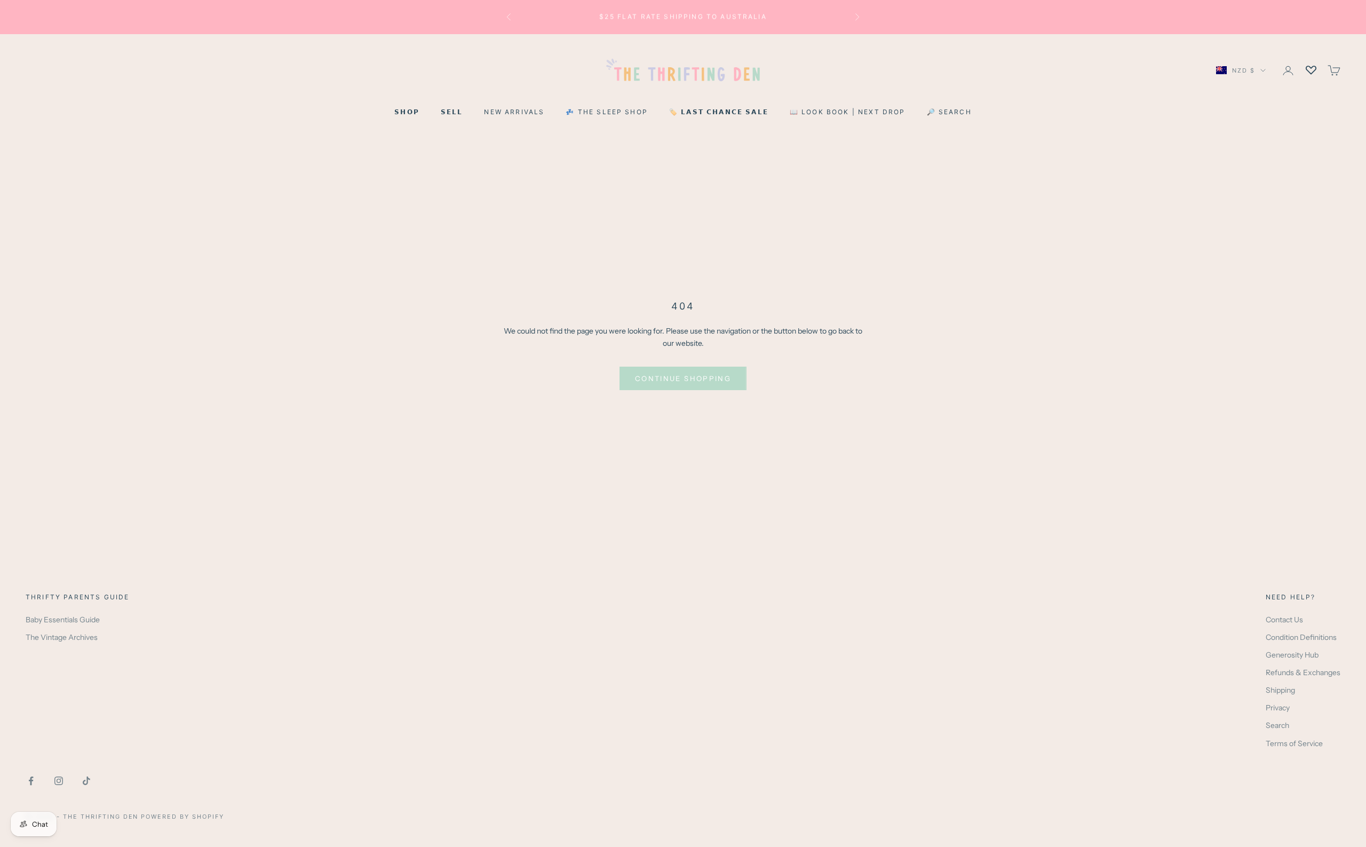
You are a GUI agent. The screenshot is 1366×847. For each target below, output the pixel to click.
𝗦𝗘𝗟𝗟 (452, 112)
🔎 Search (949, 112)
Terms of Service (1294, 743)
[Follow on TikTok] (86, 780)
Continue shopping (683, 378)
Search (1277, 725)
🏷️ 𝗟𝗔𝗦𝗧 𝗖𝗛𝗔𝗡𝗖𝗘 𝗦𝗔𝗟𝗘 (718, 112)
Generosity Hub (1292, 655)
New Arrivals (514, 112)
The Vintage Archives (62, 637)
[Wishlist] (1311, 70)
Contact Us (1284, 619)
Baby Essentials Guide (63, 619)
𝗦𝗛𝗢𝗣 (406, 112)
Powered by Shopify (182, 816)
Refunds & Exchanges (1303, 672)
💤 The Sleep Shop (607, 112)
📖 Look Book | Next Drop (848, 112)
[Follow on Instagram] (58, 780)
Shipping (1280, 690)
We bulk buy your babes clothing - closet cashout (683, 17)
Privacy (1278, 708)
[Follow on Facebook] (31, 780)
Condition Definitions (1301, 637)
